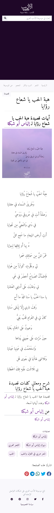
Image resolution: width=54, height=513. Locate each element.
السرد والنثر (27, 85)
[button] (42, 499)
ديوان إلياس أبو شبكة (36, 445)
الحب (11, 453)
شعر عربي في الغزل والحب (33, 453)
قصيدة (6, 94)
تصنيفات (46, 431)
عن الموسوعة (8, 85)
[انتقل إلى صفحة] (5, 18)
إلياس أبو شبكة (18, 124)
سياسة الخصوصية (27, 504)
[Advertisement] (27, 49)
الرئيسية (44, 85)
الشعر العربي (13, 445)
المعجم (18, 85)
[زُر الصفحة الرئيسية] (27, 8)
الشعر (36, 85)
